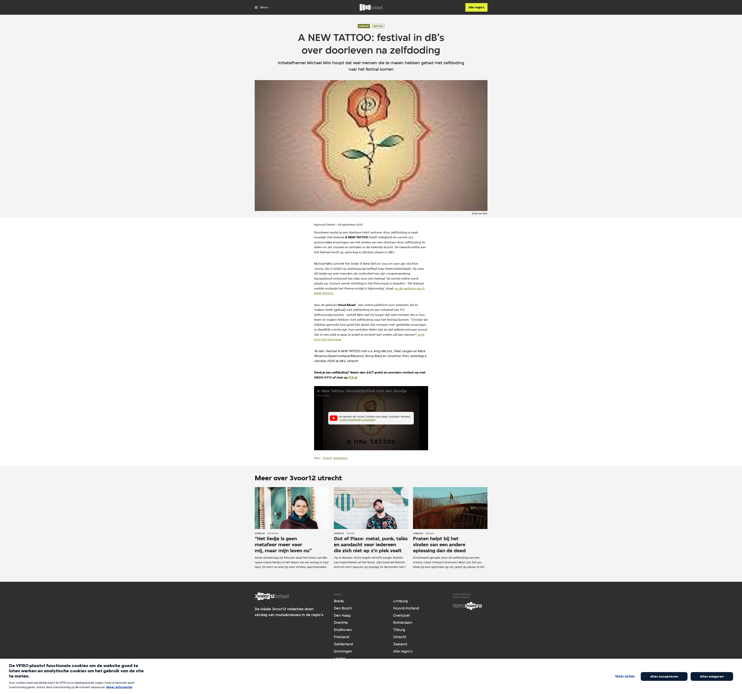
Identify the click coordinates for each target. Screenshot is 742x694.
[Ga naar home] (371, 7)
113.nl (352, 377)
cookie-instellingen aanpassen (357, 419)
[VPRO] (467, 606)
